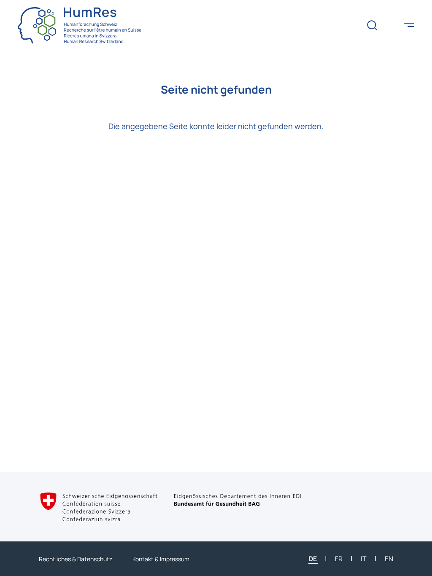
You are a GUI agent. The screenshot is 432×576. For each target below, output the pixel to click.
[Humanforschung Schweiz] (79, 25)
